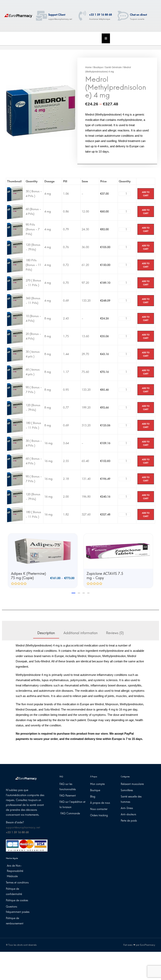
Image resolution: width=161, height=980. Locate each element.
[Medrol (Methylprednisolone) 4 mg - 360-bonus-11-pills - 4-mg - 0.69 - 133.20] (15, 300)
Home (88, 67)
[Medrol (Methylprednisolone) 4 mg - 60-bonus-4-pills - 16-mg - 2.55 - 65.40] (15, 461)
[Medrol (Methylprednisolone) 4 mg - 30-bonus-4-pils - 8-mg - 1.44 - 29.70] (15, 354)
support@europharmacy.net (23, 827)
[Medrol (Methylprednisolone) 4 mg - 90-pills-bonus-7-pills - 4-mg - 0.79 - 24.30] (15, 229)
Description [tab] (46, 633)
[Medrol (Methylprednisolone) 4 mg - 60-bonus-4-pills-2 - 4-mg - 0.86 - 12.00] (15, 211)
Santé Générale (113, 67)
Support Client (56, 14)
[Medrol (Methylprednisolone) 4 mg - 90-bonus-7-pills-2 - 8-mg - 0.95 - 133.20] (15, 389)
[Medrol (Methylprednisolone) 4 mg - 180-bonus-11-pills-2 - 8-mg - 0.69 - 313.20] (15, 425)
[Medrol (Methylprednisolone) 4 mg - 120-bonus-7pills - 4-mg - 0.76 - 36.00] (15, 247)
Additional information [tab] (80, 633)
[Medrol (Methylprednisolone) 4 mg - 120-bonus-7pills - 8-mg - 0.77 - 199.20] (15, 407)
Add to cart (145, 193)
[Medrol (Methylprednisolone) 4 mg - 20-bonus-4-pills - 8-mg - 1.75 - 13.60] (15, 336)
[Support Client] (41, 16)
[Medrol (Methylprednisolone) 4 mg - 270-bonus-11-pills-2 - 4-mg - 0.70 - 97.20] (15, 282)
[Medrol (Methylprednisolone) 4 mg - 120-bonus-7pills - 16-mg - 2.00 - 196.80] (15, 496)
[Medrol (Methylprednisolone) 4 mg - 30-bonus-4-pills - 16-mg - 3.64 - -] (15, 443)
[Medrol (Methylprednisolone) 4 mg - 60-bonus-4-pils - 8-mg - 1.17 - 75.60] (15, 371)
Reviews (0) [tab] (115, 633)
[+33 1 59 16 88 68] (82, 16)
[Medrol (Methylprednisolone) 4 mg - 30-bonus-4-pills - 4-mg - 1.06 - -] (15, 193)
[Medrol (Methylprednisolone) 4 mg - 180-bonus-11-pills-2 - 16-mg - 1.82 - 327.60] (15, 514)
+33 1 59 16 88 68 (100, 14)
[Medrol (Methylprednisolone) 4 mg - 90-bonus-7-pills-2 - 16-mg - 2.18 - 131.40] (15, 478)
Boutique (98, 67)
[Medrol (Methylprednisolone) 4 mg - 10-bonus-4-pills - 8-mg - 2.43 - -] (15, 318)
